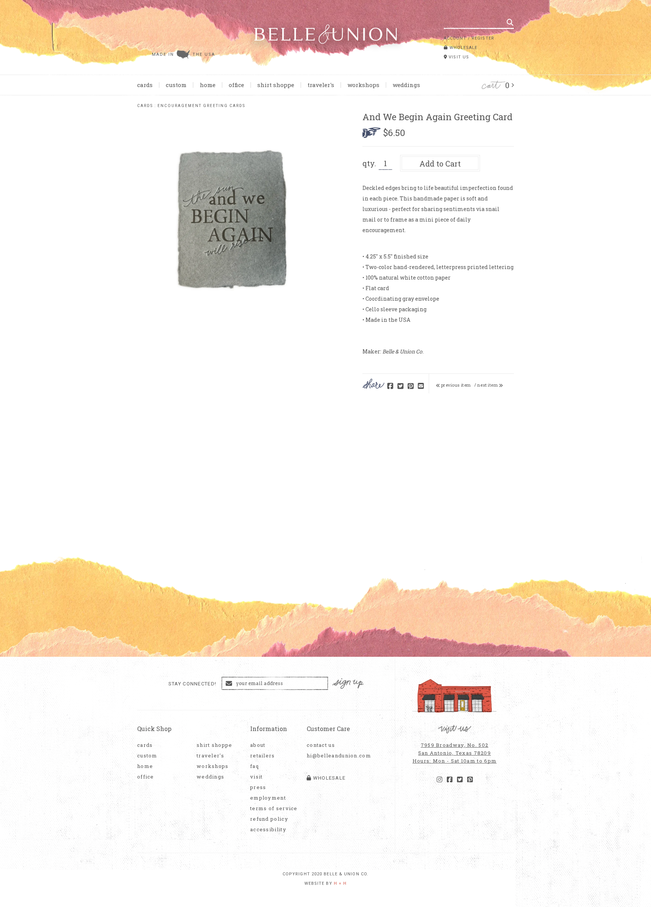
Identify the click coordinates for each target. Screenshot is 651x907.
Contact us (321, 745)
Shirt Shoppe (275, 85)
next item (488, 385)
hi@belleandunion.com (335, 755)
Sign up (348, 684)
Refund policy (269, 819)
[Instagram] (439, 779)
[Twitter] (460, 779)
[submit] (510, 22)
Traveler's (320, 85)
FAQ (254, 766)
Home (207, 85)
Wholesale (462, 47)
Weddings (406, 85)
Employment (268, 797)
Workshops (363, 85)
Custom (176, 85)
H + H (340, 883)
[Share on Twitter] (400, 386)
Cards (145, 85)
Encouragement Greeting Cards (201, 106)
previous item (455, 385)
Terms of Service (274, 808)
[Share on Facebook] (390, 386)
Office (236, 85)
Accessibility (268, 829)
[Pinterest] (470, 779)
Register (483, 38)
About (258, 745)
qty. (369, 163)
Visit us (458, 57)
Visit (256, 776)
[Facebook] (449, 779)
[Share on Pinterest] (411, 386)
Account (455, 38)
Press (258, 787)
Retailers (262, 755)
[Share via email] (421, 386)
